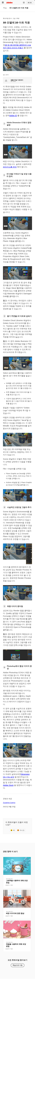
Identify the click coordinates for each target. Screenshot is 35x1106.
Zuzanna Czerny (9, 803)
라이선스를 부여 (10, 167)
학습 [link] (5, 8)
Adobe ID (13, 116)
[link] (5, 8)
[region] (17, 872)
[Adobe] (9, 2)
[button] (23, 2)
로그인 (30, 2)
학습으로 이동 (17, 965)
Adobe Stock (8, 785)
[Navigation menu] (3, 2)
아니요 (22, 830)
